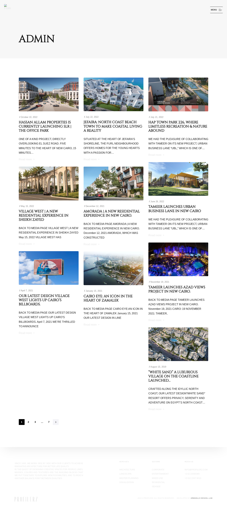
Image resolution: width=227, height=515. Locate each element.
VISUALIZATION (126, 482)
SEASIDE (156, 486)
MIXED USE (157, 478)
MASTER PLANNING (128, 478)
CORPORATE (158, 470)
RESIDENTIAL (158, 482)
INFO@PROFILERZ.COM (196, 470)
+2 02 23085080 (192, 474)
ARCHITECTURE (127, 470)
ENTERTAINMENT (160, 474)
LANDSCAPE (125, 474)
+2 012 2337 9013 (193, 478)
